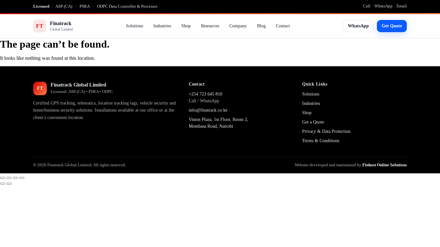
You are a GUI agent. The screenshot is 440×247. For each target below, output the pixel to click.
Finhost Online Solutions (384, 164)
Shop (186, 25)
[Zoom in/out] (2, 178)
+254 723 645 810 (205, 94)
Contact (283, 25)
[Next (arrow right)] (9, 184)
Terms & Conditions (320, 140)
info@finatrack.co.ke (208, 110)
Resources (210, 25)
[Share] (15, 178)
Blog (261, 25)
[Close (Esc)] (21, 178)
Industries (162, 25)
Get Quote (392, 25)
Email (402, 6)
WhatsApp (383, 6)
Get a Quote (313, 122)
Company (238, 25)
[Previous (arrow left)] (2, 184)
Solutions (134, 25)
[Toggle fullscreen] (9, 178)
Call (366, 6)
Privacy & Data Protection (326, 131)
